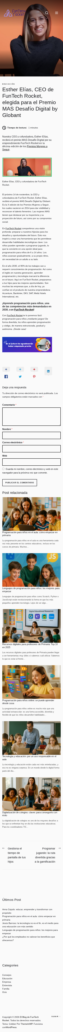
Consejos (6, 975)
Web (4, 455)
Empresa (6, 982)
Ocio (4, 992)
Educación (8, 84)
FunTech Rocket (13, 228)
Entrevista (7, 985)
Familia (5, 989)
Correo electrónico (13, 442)
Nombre (7, 429)
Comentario (9, 404)
